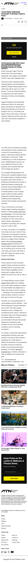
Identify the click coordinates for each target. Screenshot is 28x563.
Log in (14, 56)
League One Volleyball (6, 361)
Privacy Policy (16, 542)
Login (25, 4)
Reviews (3, 528)
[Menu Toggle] (2, 3)
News (3, 515)
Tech (2, 523)
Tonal (3, 102)
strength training (16, 361)
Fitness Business (6, 526)
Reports (3, 537)
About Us (14, 535)
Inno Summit (4, 544)
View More (21, 365)
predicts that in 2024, (8, 283)
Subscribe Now (14, 52)
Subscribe (23, 2)
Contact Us (15, 537)
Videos (3, 535)
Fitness (3, 8)
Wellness (3, 521)
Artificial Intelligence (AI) (10, 359)
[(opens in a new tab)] (2, 552)
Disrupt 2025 (4, 540)
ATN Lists (4, 542)
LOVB (10, 102)
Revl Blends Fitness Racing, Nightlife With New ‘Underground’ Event (13, 386)
